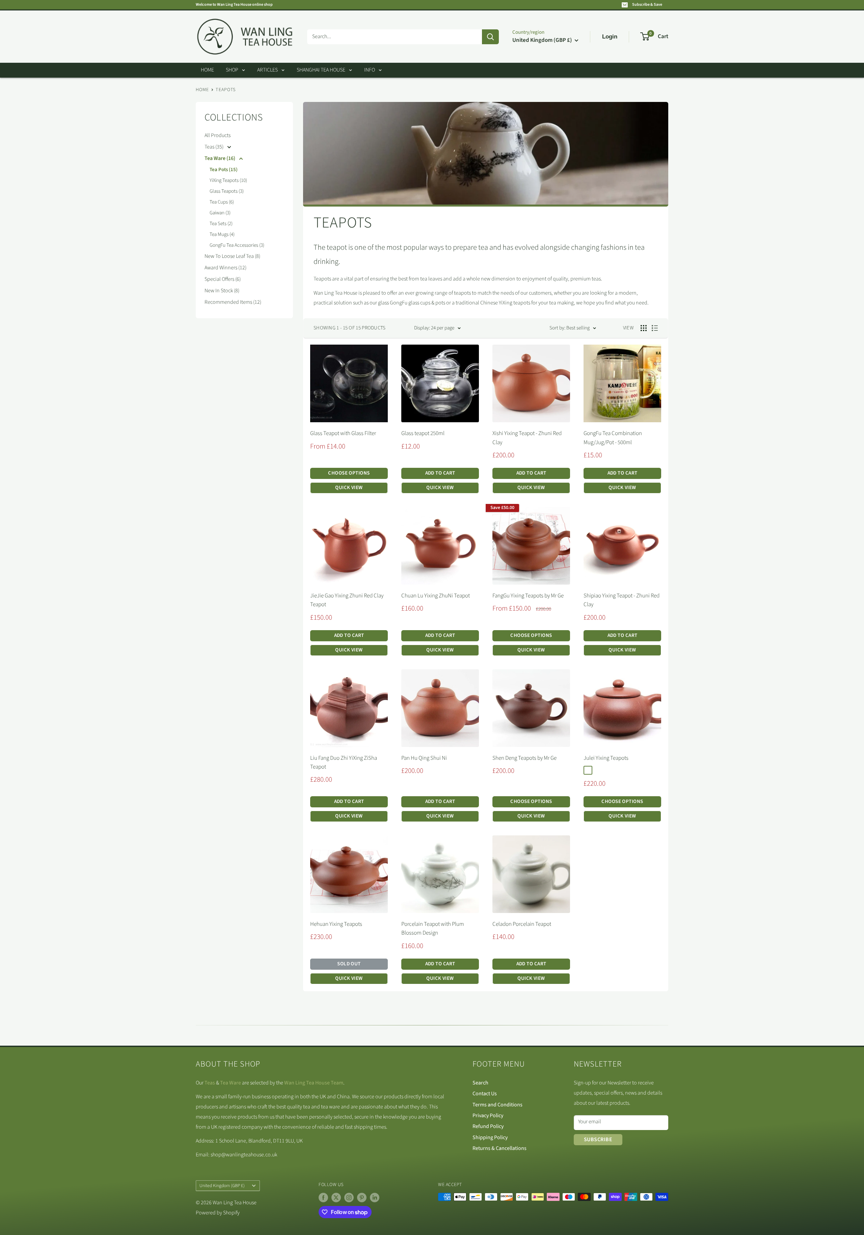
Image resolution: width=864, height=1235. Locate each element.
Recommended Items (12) (233, 302)
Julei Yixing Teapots (606, 758)
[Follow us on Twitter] (336, 1197)
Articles (267, 70)
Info (369, 70)
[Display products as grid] (644, 328)
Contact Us (485, 1093)
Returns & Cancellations (499, 1148)
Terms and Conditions (497, 1104)
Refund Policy (488, 1126)
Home (207, 70)
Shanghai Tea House (321, 70)
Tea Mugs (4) (222, 234)
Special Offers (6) (223, 279)
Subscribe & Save (647, 4)
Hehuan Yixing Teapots (336, 924)
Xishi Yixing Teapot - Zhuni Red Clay (527, 437)
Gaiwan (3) (220, 212)
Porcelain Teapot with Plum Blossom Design (432, 928)
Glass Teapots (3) (227, 191)
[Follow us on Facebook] (323, 1197)
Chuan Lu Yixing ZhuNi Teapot (435, 596)
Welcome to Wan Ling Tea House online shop (234, 4)
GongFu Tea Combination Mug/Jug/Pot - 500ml (613, 437)
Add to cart (440, 473)
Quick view (349, 487)
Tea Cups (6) (222, 202)
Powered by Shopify (218, 1212)
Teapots (226, 89)
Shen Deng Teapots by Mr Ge (524, 758)
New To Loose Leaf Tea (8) (232, 256)
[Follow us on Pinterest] (362, 1197)
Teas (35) (214, 147)
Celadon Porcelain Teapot (521, 924)
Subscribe (598, 1139)
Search (480, 1082)
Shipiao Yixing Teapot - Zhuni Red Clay (621, 600)
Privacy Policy (488, 1115)
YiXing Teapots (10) (228, 180)
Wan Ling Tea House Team (313, 1082)
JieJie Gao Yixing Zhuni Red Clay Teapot (346, 600)
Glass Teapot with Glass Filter (343, 433)
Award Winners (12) (225, 267)
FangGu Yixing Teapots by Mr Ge (528, 596)
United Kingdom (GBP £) (222, 1185)
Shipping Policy (490, 1137)
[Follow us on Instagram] (349, 1197)
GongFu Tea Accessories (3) (237, 245)
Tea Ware (230, 1082)
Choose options (349, 473)
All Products (218, 135)
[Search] (490, 36)
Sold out (349, 963)
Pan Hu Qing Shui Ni (424, 758)
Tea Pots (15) (224, 169)
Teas (210, 1082)
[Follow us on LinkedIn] (374, 1197)
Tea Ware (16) (220, 158)
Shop (232, 70)
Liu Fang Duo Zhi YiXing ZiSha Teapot (343, 762)
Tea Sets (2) (221, 223)
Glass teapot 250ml (422, 433)
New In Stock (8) (222, 290)
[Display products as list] (655, 328)
